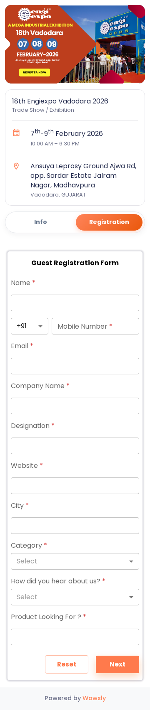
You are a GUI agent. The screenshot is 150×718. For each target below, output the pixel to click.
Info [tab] (40, 222)
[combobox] (29, 326)
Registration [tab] (109, 222)
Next (117, 664)
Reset (66, 664)
